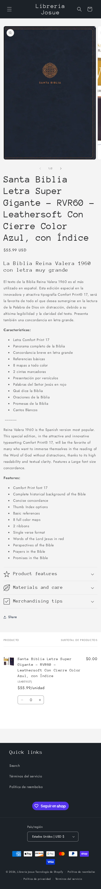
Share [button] (12, 617)
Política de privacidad (36, 879)
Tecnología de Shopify (49, 871)
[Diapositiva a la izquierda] (40, 168)
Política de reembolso (26, 786)
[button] (9, 9)
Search (14, 765)
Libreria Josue (26, 871)
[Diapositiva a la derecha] (61, 168)
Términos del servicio (25, 776)
